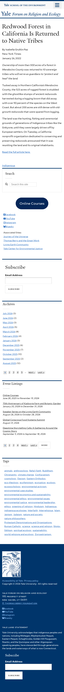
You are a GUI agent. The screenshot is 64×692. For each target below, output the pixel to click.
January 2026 (9, 340)
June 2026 (8, 318)
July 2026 (7, 313)
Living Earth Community (16, 244)
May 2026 (8, 322)
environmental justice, (15, 502)
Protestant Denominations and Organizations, (28, 522)
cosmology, (10, 478)
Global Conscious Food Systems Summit (24, 420)
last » (41, 372)
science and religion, (42, 526)
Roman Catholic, (12, 526)
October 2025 (10, 354)
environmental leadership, (41, 502)
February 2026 (10, 336)
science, (26, 526)
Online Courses (11, 395)
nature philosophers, (15, 518)
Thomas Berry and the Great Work (21, 240)
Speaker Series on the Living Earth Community (27, 411)
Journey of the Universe (15, 236)
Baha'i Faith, (35, 470)
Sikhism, (8, 530)
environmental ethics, (15, 498)
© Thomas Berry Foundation (19, 603)
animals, (8, 470)
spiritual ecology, (23, 530)
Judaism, (17, 514)
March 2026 (9, 331)
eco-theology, (11, 482)
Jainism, (8, 514)
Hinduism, (39, 506)
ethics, (7, 506)
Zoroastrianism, (43, 534)
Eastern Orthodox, (36, 478)
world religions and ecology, (19, 534)
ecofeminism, (27, 482)
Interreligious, (46, 510)
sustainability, (40, 530)
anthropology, (21, 470)
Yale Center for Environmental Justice (23, 248)
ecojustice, (40, 482)
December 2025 (11, 345)
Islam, (57, 510)
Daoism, (21, 478)
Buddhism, (47, 470)
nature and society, (33, 514)
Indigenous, (51, 506)
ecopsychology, (12, 486)
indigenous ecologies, (15, 510)
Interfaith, (33, 510)
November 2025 (11, 349)
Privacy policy (31, 580)
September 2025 (11, 359)
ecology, (51, 482)
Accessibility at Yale (12, 580)
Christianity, (10, 474)
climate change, (26, 474)
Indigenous (8, 165)
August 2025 (9, 363)
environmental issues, (39, 498)
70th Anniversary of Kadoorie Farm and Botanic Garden (32, 403)
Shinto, (57, 526)
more (44, 445)
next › (32, 372)
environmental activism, (34, 486)
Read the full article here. (16, 152)
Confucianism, (42, 474)
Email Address (13, 275)
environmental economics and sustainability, (27, 494)
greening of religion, (22, 506)
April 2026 (8, 327)
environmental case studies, (18, 490)
